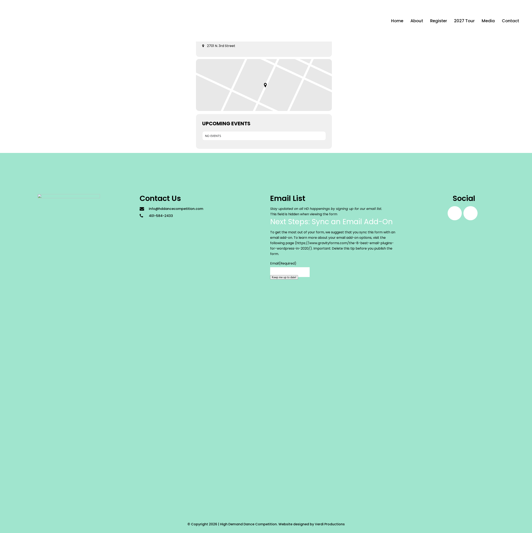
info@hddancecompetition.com (176, 208)
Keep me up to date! (284, 277)
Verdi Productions (330, 524)
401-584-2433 (161, 215)
